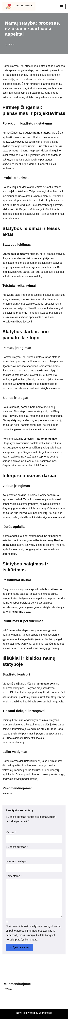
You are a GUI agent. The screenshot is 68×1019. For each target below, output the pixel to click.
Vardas (11, 832)
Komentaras (14, 876)
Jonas (11, 44)
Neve (19, 1012)
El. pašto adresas (17, 847)
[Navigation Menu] (62, 6)
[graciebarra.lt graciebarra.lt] (18, 6)
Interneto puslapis (16, 861)
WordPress (45, 1012)
